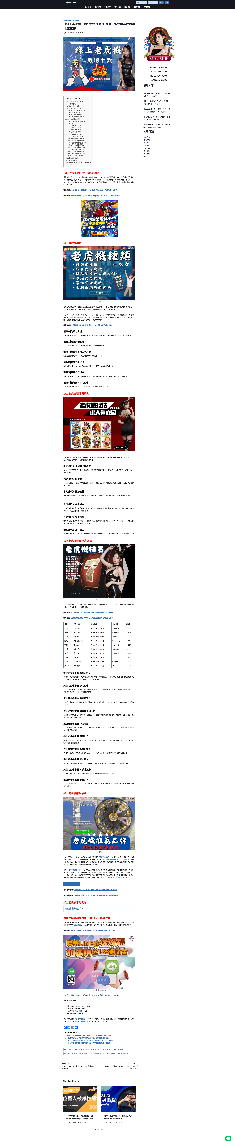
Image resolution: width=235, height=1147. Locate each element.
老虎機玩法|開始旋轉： (76, 125)
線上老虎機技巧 (79, 1049)
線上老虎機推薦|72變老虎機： (78, 153)
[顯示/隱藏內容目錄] (89, 98)
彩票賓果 (107, 7)
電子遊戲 (117, 7)
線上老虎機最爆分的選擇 (73, 134)
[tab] (95, 1129)
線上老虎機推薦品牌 (72, 158)
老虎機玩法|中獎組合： (76, 127)
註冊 (166, 2)
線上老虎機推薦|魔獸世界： (77, 147)
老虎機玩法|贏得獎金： (76, 132)
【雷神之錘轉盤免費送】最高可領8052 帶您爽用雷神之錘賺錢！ (78, 1066)
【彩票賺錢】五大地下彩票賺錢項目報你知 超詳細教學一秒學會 (120, 1066)
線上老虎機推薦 (91, 1049)
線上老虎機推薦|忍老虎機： (77, 138)
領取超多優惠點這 (71, 884)
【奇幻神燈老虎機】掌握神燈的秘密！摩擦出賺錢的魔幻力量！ (88, 1043)
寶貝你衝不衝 (110, 1122)
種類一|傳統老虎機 (74, 106)
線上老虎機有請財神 (104, 1049)
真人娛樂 (88, 7)
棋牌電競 (127, 7)
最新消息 (71, 20)
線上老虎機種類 (71, 104)
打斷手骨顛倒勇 (69, 33)
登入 (161, 2)
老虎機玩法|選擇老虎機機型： (77, 121)
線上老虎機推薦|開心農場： (77, 151)
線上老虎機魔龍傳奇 (124, 1053)
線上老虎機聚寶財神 (70, 1053)
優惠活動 (147, 7)
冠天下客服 (120, 877)
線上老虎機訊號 (84, 1053)
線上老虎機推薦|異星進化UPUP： (79, 143)
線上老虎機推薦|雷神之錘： (77, 136)
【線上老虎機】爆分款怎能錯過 (75, 101)
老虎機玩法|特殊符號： (76, 130)
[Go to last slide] (66, 1106)
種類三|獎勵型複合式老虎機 (77, 110)
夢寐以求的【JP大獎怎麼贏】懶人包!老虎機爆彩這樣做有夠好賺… (89, 1035)
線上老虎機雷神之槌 (109, 1053)
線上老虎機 (68, 1049)
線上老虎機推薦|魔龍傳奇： (77, 140)
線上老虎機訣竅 (96, 1053)
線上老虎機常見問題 (72, 160)
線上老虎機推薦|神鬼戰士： (77, 145)
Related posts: (73, 165)
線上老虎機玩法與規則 (73, 119)
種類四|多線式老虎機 (75, 112)
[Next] (132, 1106)
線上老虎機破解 (118, 1049)
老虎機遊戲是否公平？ (75, 908)
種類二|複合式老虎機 (75, 108)
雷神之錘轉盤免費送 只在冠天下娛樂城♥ (78, 163)
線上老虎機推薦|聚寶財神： (78, 155)
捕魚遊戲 (137, 7)
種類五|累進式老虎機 (75, 114)
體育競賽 (98, 7)
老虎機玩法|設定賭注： (76, 123)
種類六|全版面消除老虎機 (76, 117)
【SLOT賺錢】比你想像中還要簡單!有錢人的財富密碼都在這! (88, 1038)
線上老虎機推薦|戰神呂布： (77, 149)
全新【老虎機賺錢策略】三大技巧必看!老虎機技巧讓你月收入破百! (90, 1040)
